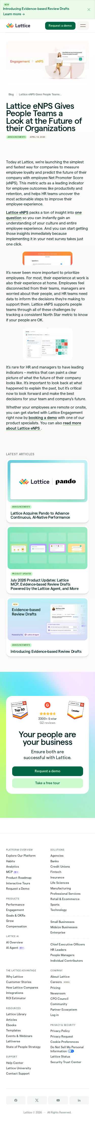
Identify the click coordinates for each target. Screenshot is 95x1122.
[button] (89, 9)
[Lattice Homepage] (18, 26)
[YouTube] (58, 1100)
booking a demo (43, 418)
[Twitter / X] (37, 1100)
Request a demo (60, 25)
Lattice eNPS (17, 213)
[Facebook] (16, 1100)
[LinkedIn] (79, 1100)
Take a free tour (47, 783)
